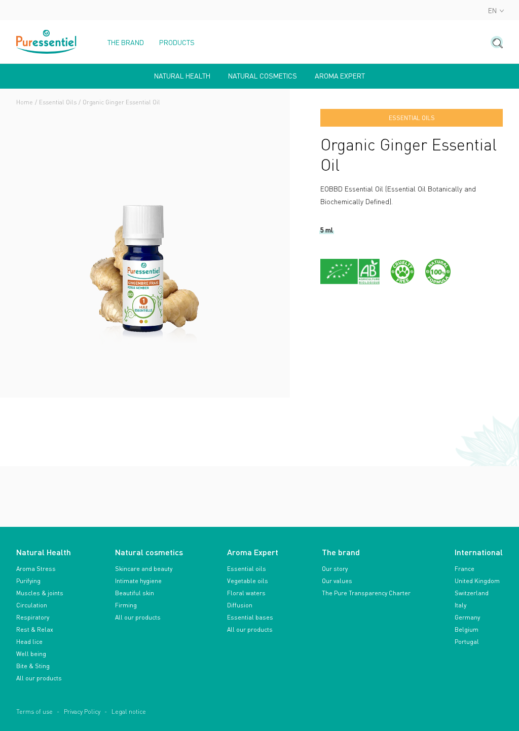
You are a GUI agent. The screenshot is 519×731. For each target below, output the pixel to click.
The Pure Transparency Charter (366, 593)
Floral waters (246, 593)
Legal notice (129, 711)
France (464, 568)
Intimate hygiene (138, 581)
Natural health (182, 76)
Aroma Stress (36, 568)
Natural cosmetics (262, 76)
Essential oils (246, 568)
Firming (126, 605)
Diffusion (239, 605)
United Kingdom (477, 581)
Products (177, 43)
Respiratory (32, 617)
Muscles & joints (39, 593)
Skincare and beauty (143, 568)
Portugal (467, 641)
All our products (39, 678)
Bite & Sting (33, 666)
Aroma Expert (340, 76)
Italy (460, 605)
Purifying (28, 581)
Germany (467, 617)
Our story (335, 568)
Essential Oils (58, 102)
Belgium (466, 629)
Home (24, 102)
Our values (337, 581)
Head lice (29, 641)
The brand (125, 43)
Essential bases (250, 617)
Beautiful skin (134, 593)
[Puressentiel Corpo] (46, 41)
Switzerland (472, 593)
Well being (31, 654)
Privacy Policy (82, 711)
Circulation (31, 605)
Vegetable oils (247, 581)
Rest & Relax (34, 629)
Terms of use (34, 711)
